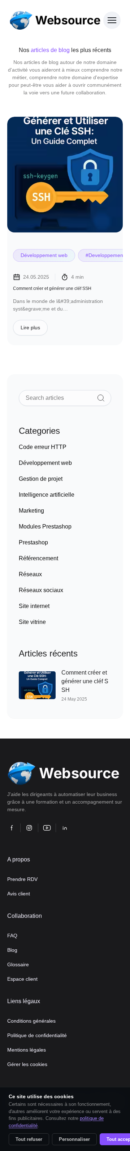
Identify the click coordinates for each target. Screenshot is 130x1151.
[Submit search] (100, 398)
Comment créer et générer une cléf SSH (52, 288)
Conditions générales (31, 1021)
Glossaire (18, 964)
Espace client (22, 979)
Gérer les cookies (27, 1064)
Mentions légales (26, 1050)
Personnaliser (74, 1139)
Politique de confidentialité (37, 1035)
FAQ (12, 935)
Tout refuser (29, 1139)
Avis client (18, 894)
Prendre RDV (22, 879)
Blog (12, 950)
